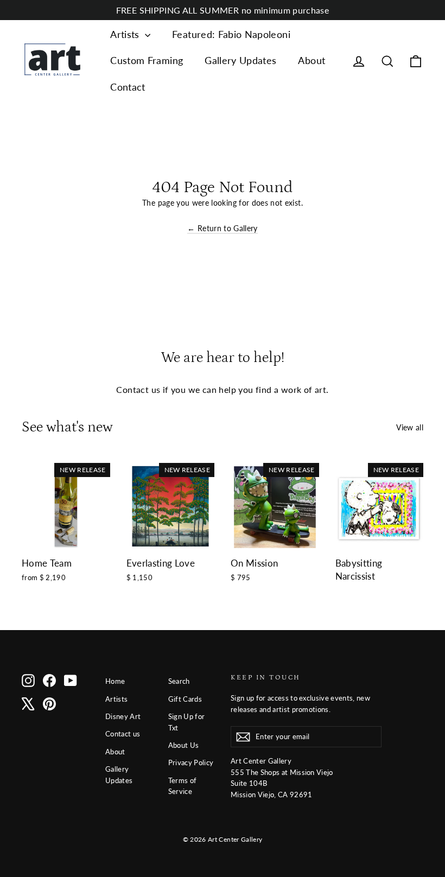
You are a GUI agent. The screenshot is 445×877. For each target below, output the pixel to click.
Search (179, 681)
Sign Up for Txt (186, 722)
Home (115, 681)
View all (409, 427)
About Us (183, 745)
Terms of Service (182, 786)
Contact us (123, 733)
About (311, 60)
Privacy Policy (191, 762)
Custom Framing (146, 60)
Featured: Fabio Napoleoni (231, 34)
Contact (127, 87)
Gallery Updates (240, 60)
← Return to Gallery (222, 228)
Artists (126, 34)
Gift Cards (185, 699)
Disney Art (123, 716)
